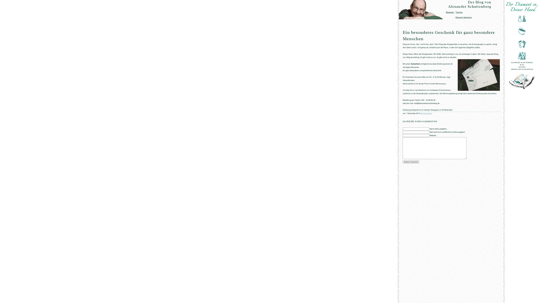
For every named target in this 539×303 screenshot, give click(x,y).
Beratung (522, 19)
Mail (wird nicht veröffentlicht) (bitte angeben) (447, 132)
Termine (459, 12)
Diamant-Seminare (463, 18)
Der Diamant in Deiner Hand (522, 7)
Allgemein (450, 12)
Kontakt (522, 67)
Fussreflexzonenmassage (522, 42)
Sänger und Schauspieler (522, 69)
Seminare (522, 54)
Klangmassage (522, 30)
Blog (522, 65)
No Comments (426, 113)
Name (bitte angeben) (438, 129)
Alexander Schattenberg (522, 62)
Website (433, 135)
